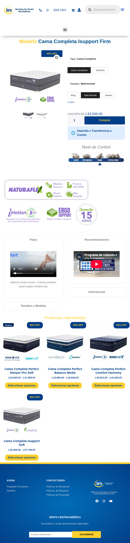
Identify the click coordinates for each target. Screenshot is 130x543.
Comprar (104, 120)
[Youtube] (111, 501)
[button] (65, 29)
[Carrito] (73, 10)
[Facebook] (97, 501)
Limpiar (71, 102)
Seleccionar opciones (22, 385)
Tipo (72, 59)
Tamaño (74, 84)
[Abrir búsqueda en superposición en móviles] (102, 9)
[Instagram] (104, 501)
